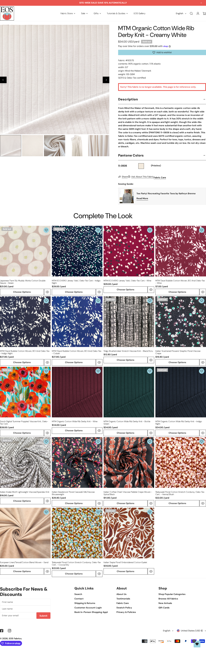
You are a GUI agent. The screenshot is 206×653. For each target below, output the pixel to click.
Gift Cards (163, 607)
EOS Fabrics (15, 638)
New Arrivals (165, 603)
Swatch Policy (124, 607)
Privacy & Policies (126, 612)
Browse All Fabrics (168, 598)
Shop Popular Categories (171, 594)
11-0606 (122, 165)
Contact (79, 598)
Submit (43, 615)
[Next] (106, 80)
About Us (121, 594)
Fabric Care (160, 177)
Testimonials (123, 598)
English (179, 13)
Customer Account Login (88, 607)
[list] (54, 79)
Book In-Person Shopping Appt (91, 612)
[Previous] (3, 80)
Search (78, 594)
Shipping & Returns (84, 603)
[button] (68, 13)
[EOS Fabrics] (7, 13)
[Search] (191, 13)
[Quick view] (47, 292)
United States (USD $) (192, 630)
